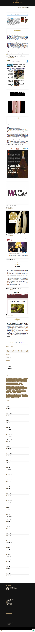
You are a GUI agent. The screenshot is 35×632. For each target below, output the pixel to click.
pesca (8, 392)
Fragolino (8, 605)
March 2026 (9, 408)
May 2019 (8, 549)
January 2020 (9, 535)
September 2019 (9, 542)
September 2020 (9, 521)
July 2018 (8, 566)
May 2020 (8, 528)
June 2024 (8, 443)
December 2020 (9, 516)
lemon (23, 389)
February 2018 (9, 575)
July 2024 (8, 441)
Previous (8, 351)
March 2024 (9, 448)
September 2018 (9, 563)
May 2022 (8, 486)
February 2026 (9, 410)
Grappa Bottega (15, 386)
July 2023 (8, 462)
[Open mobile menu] (7, 3)
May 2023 (8, 465)
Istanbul (8, 389)
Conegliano (16, 383)
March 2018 (9, 573)
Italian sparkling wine (13, 389)
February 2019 (9, 554)
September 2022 (9, 479)
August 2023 (9, 460)
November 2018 (9, 559)
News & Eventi (9, 368)
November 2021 (9, 497)
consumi (20, 383)
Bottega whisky (24, 381)
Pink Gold (14, 392)
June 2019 (8, 547)
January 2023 (9, 472)
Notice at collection (17, 630)
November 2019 (9, 538)
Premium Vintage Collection (10, 598)
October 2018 (9, 561)
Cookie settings (9, 623)
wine (11, 397)
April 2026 (8, 406)
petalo (11, 392)
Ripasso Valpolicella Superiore (11, 394)
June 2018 (8, 568)
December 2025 (9, 413)
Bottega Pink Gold (9, 381)
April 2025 (8, 427)
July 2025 (8, 422)
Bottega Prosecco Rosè (17, 381)
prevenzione (19, 392)
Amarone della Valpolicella (15, 378)
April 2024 (8, 446)
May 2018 (8, 570)
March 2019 (9, 552)
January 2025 (9, 432)
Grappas (8, 602)
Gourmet (8, 606)
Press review (9, 366)
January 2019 (9, 556)
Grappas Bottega (9, 603)
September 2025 (9, 418)
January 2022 (9, 493)
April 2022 (8, 488)
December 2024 (9, 434)
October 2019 (9, 540)
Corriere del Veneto (10, 384)
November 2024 (9, 436)
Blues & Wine (25, 378)
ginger (22, 384)
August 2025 (9, 420)
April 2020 (8, 530)
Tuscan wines (9, 600)
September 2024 (9, 439)
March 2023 (9, 469)
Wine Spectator (16, 397)
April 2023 (8, 467)
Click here (9, 613)
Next (27, 351)
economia (15, 384)
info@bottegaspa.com (10, 592)
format (19, 384)
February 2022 (9, 491)
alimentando (8, 378)
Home (19, 7)
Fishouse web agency (10, 622)
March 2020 (9, 531)
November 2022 (9, 476)
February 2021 (9, 512)
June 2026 (8, 403)
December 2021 (9, 495)
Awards (8, 371)
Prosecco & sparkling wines (10, 599)
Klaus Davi (19, 389)
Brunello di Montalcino (10, 383)
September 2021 (9, 500)
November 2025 (9, 415)
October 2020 (9, 519)
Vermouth (8, 397)
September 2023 (9, 458)
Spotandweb (25, 394)
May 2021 (8, 507)
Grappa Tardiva (21, 386)
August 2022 (9, 481)
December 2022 (9, 474)
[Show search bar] (27, 3)
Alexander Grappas (9, 604)
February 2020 (9, 533)
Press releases (10, 364)
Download (8, 624)
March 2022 (9, 490)
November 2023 (9, 455)
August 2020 (9, 523)
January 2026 (9, 411)
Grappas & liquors (9, 601)
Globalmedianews (9, 386)
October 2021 (9, 498)
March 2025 (9, 429)
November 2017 (9, 578)
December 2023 (9, 453)
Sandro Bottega (19, 394)
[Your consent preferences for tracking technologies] (33, 630)
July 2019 (8, 545)
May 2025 (8, 425)
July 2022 (8, 483)
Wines (8, 597)
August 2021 (9, 502)
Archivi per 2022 (23, 7)
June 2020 (8, 526)
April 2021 (8, 509)
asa (21, 378)
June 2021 (8, 505)
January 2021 (9, 514)
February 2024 (9, 450)
